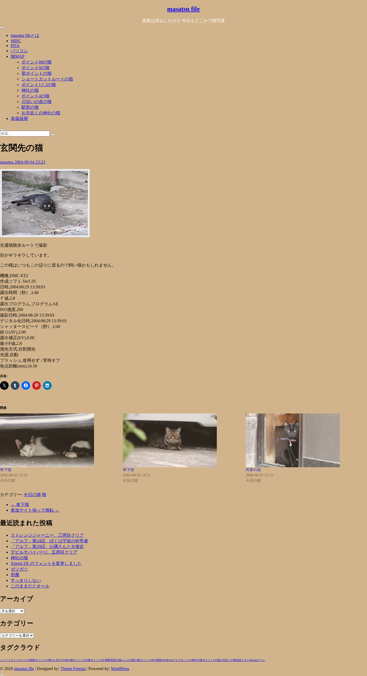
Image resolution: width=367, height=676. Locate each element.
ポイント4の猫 (35, 96)
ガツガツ (19, 569)
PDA (15, 45)
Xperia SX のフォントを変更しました (46, 563)
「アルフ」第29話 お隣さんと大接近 (47, 546)
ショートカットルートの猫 (47, 79)
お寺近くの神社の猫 (40, 113)
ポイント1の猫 (211, 660)
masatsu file (183, 8)
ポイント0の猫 (35, 67)
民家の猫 (253, 470)
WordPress (167, 660)
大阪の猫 (134, 660)
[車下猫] (58, 440)
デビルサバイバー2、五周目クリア (44, 552)
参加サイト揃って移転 (35, 510)
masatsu (7, 162)
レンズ (125, 660)
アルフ (177, 660)
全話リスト (242, 660)
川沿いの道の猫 (36, 101)
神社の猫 (30, 90)
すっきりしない (26, 580)
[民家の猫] (304, 440)
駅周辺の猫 (114, 660)
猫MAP (17, 56)
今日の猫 (32, 494)
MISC (16, 40)
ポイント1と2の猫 (38, 84)
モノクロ (186, 660)
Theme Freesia (72, 668)
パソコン (19, 50)
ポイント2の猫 (81, 660)
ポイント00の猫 (36, 62)
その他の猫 (66, 660)
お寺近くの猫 (228, 660)
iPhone (253, 660)
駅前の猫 (30, 107)
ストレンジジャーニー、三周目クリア (47, 535)
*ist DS (55, 660)
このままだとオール (30, 586)
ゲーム (261, 660)
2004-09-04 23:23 (30, 162)
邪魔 (15, 574)
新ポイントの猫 (36, 73)
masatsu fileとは (25, 35)
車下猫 (5, 470)
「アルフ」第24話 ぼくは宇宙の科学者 (49, 541)
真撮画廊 (19, 118)
